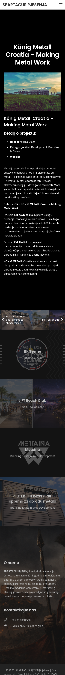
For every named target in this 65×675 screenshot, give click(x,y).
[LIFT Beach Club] (32, 403)
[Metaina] (32, 452)
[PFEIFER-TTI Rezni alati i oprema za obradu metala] (32, 501)
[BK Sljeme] (32, 354)
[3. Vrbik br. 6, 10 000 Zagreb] (7, 626)
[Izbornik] (61, 5)
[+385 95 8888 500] (7, 620)
